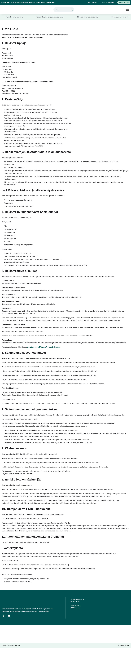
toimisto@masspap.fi (108, 2)
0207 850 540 (92, 2)
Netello (127, 645)
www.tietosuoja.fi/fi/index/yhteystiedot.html (43, 347)
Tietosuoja (121, 645)
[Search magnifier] (71, 9)
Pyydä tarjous (124, 2)
